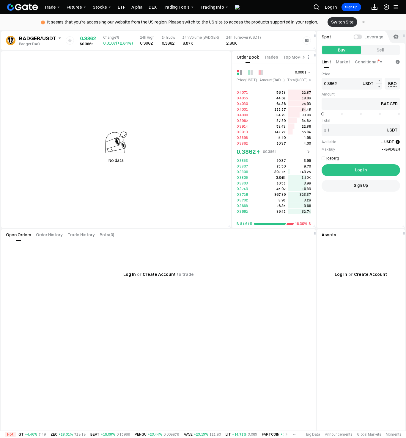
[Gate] (22, 7)
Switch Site (342, 22)
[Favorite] (70, 40)
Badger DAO (29, 44)
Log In (331, 7)
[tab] (248, 57)
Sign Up (351, 7)
